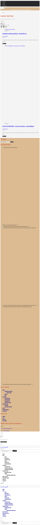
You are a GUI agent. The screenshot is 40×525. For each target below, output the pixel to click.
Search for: (2, 448)
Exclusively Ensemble (8, 406)
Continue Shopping (3, 441)
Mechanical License (8, 472)
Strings (3, 408)
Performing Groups (5, 477)
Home (3, 489)
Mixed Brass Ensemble (8, 391)
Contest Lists (4, 410)
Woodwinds (4, 396)
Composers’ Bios (7, 466)
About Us (4, 1)
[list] (6, 27)
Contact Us (4, 480)
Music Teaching (5, 476)
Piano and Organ (5, 403)
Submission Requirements (9, 469)
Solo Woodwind (7, 398)
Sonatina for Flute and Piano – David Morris (14, 33)
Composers (4, 465)
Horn (5, 395)
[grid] (1, 27)
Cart (3, 417)
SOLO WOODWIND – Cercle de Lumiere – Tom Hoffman (18, 126)
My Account (4, 5)
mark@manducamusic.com (7, 428)
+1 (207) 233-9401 (6, 430)
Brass (3, 389)
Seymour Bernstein (5, 409)
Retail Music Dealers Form (11, 510)
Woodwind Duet (7, 399)
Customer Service (5, 470)
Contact (3, 2)
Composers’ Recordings (8, 503)
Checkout (4, 419)
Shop (3, 455)
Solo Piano (6, 405)
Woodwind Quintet (8, 402)
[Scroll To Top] (1, 444)
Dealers (6, 473)
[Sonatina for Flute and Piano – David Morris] (10, 29)
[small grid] (4, 27)
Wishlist (3, 4)
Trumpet (6, 394)
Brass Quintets (9, 392)
